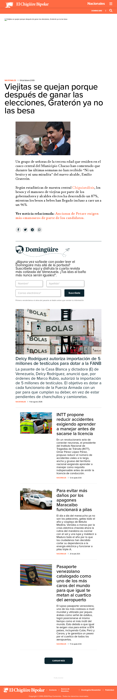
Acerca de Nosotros (65, 690)
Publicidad (109, 690)
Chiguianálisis (83, 187)
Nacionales (96, 3)
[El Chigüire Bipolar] (27, 5)
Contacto (53, 690)
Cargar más (58, 661)
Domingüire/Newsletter (91, 690)
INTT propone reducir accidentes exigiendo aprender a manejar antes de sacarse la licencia (76, 424)
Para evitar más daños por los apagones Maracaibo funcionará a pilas (74, 500)
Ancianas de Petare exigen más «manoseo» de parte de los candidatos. (57, 215)
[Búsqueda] (110, 10)
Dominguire (96, 11)
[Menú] (110, 3)
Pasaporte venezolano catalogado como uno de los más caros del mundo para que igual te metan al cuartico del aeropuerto (74, 583)
